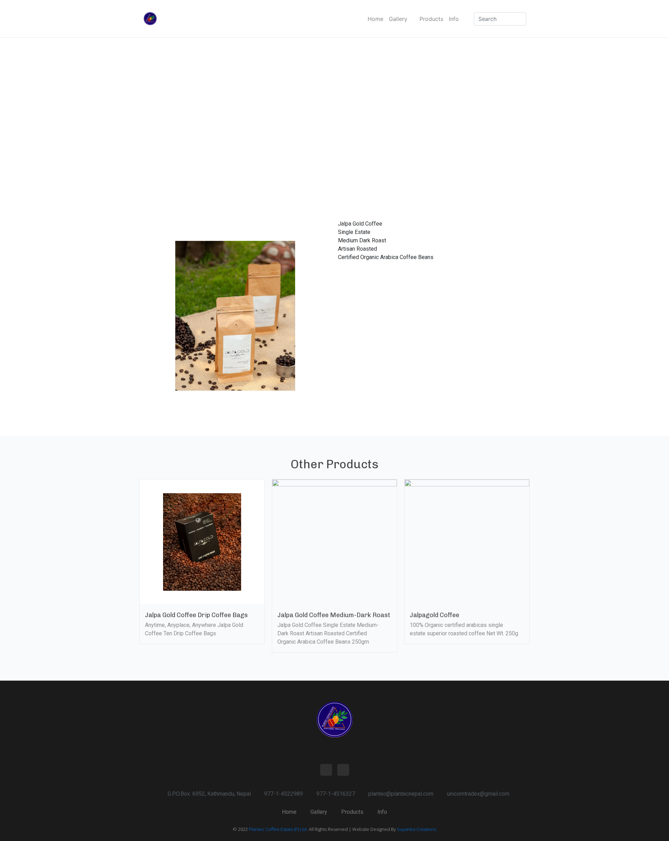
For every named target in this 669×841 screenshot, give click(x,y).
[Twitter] (343, 770)
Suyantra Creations (416, 829)
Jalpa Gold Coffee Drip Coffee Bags (196, 615)
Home (375, 18)
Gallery (398, 18)
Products (431, 18)
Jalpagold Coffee (434, 615)
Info (454, 18)
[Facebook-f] (326, 770)
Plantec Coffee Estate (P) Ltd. (278, 829)
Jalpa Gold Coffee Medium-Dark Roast (333, 615)
